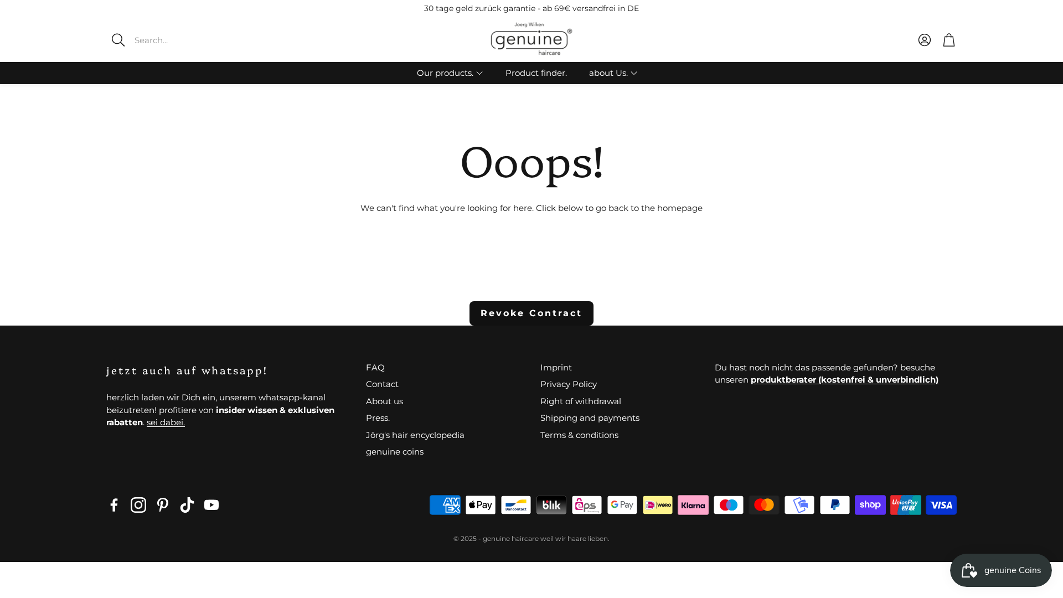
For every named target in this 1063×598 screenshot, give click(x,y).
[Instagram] (138, 505)
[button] (185, 40)
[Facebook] (114, 505)
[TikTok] (187, 505)
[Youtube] (211, 505)
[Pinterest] (163, 505)
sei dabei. (166, 422)
